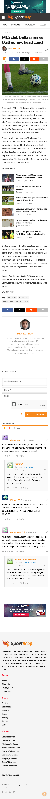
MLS (26, 301)
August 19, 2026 (22, 203)
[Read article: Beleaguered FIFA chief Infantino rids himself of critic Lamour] (8, 212)
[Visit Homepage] (19, 17)
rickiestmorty (29, 467)
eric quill (12, 297)
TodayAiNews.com (9, 762)
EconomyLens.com (10, 755)
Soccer (43, 25)
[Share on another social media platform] (43, 59)
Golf (4, 725)
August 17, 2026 (22, 226)
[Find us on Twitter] (6, 791)
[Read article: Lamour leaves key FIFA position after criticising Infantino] (8, 223)
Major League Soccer (12, 301)
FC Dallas (23, 297)
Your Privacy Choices (10, 775)
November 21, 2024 (13, 52)
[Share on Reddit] (34, 59)
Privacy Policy (7, 688)
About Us (6, 684)
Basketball (30, 25)
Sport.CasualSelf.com (11, 747)
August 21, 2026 (22, 192)
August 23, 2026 (22, 181)
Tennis (5, 721)
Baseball (5, 710)
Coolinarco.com (8, 737)
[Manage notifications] (44, 794)
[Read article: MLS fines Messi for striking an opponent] (8, 189)
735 (32, 181)
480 (32, 226)
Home (4, 25)
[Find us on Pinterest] (14, 791)
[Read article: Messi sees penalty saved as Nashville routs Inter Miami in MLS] (8, 234)
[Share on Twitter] (24, 59)
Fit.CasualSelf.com (10, 744)
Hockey (5, 717)
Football (15, 25)
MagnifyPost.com (9, 758)
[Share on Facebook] (14, 59)
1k (31, 214)
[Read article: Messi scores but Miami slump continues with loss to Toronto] (8, 178)
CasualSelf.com (8, 740)
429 (32, 203)
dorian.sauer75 (30, 562)
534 (32, 237)
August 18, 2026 (22, 214)
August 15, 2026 (22, 237)
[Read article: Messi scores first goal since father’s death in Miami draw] (8, 200)
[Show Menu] (3, 17)
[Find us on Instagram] (10, 791)
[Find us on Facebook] (2, 791)
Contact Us (6, 691)
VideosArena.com (9, 765)
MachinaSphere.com (10, 751)
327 (32, 192)
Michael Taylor (16, 48)
